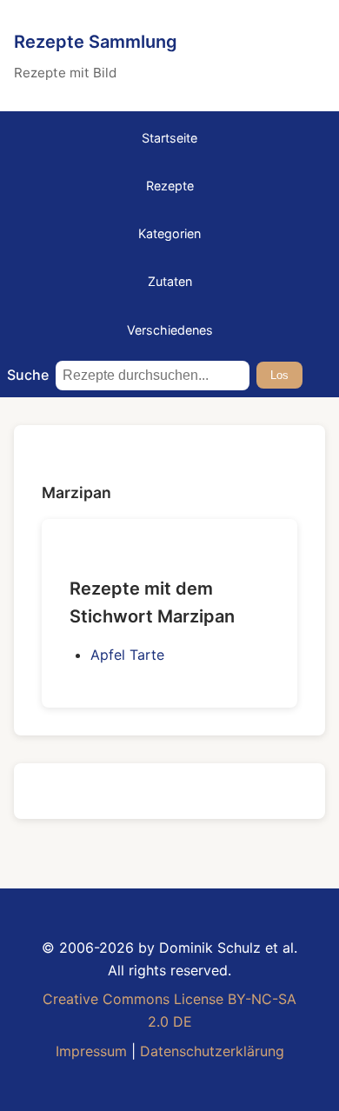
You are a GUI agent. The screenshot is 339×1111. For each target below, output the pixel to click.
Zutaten (170, 281)
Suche (28, 374)
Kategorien (169, 233)
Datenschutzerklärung (212, 1051)
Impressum (91, 1051)
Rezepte (170, 185)
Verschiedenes (170, 330)
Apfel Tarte (127, 654)
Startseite (169, 137)
